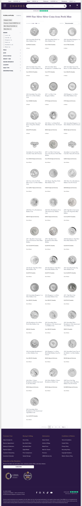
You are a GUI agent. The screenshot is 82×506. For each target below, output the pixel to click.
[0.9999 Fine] (19, 23)
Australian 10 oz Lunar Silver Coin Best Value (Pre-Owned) (34, 152)
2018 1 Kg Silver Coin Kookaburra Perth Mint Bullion (51, 240)
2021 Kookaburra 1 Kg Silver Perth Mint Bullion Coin (52, 268)
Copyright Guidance (67, 453)
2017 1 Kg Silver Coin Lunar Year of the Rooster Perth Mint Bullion (34, 240)
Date (4, 53)
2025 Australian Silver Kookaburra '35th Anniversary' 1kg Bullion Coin (34, 410)
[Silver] (10, 29)
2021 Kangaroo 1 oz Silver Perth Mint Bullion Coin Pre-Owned (52, 353)
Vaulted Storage (27, 456)
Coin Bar (8, 37)
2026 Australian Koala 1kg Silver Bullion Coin (33, 40)
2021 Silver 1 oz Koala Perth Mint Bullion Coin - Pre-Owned (53, 123)
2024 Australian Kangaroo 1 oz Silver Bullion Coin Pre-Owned (72, 123)
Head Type (6, 68)
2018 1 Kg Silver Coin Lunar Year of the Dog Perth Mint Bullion (71, 211)
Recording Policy (66, 449)
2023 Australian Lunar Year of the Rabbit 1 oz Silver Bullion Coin (72, 353)
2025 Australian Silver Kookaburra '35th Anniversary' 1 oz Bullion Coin (53, 324)
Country (6, 65)
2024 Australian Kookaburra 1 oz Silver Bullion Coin (34, 352)
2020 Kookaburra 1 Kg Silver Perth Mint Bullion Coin (71, 239)
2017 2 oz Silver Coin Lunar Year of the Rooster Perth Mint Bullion (53, 153)
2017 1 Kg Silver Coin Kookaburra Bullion (69, 296)
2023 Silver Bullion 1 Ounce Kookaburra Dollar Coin (52, 381)
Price (4, 50)
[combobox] (46, 6)
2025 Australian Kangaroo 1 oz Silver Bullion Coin (34, 296)
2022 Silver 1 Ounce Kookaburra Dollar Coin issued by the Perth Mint (34, 382)
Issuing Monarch (8, 62)
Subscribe (19, 467)
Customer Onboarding (8, 453)
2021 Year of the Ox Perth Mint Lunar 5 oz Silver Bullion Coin (34, 182)
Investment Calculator (8, 456)
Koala (7, 42)
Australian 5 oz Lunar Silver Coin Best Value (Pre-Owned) (71, 152)
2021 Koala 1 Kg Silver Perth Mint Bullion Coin (52, 181)
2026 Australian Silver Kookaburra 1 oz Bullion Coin (53, 67)
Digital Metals (26, 449)
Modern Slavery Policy (67, 456)
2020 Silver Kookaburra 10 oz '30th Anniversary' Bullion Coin (53, 211)
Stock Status (7, 56)
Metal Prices (45, 446)
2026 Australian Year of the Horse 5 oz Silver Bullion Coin (72, 67)
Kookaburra (9, 44)
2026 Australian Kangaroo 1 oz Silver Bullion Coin (72, 40)
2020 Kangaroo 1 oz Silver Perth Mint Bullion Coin (71, 95)
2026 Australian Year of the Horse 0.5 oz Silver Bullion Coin (33, 95)
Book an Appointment (8, 443)
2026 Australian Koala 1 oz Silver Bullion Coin (52, 40)
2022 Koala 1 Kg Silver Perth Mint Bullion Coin (33, 268)
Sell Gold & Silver (27, 446)
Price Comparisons (27, 453)
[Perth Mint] (16, 26)
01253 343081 (8, 491)
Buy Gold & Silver (27, 443)
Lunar (7, 35)
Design (5, 32)
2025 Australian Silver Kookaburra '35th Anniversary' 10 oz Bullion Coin (72, 324)
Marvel (7, 47)
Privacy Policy (65, 446)
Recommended (69, 23)
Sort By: (62, 23)
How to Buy (26, 440)
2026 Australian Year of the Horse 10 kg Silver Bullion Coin (33, 124)
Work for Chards (46, 449)
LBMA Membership (47, 456)
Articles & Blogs (46, 443)
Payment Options (7, 449)
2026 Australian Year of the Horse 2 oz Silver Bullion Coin (34, 67)
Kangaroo (8, 40)
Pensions (44, 453)
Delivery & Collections (8, 446)
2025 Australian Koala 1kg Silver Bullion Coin (71, 268)
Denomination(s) (8, 71)
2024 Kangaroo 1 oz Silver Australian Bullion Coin (52, 296)
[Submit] (65, 6)
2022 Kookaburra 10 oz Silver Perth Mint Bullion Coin (34, 323)
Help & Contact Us (7, 440)
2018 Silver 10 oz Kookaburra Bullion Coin (34, 210)
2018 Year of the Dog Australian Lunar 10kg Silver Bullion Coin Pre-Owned (71, 382)
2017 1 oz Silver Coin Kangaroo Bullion (50, 95)
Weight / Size (7, 59)
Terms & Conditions (66, 440)
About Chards (45, 440)
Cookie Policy (65, 443)
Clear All (18, 15)
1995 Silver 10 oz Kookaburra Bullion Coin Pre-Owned (71, 181)
